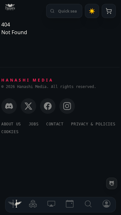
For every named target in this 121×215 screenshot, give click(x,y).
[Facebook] (47, 106)
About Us (11, 124)
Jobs (33, 124)
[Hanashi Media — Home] (10, 7)
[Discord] (9, 106)
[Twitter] (28, 106)
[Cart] (109, 11)
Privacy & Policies (93, 124)
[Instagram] (67, 106)
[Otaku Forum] (111, 183)
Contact (54, 124)
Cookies (9, 132)
